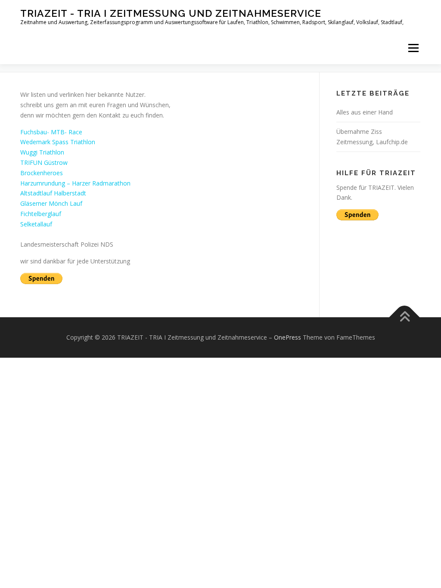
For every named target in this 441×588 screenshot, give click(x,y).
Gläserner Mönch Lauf (51, 203)
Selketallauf (36, 224)
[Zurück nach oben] (404, 317)
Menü (413, 48)
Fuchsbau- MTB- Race (51, 132)
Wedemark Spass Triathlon (57, 142)
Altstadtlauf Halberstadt (53, 193)
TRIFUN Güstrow (44, 162)
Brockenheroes (41, 173)
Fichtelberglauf (40, 214)
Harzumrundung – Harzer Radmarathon (75, 183)
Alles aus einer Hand (364, 112)
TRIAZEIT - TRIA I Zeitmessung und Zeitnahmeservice (170, 13)
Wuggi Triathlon (42, 152)
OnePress (287, 337)
